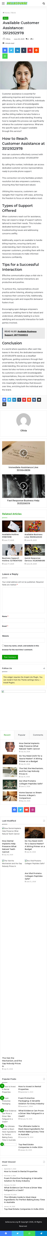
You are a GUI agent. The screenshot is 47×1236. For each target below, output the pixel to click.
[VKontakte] (34, 400)
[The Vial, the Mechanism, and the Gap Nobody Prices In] (10, 772)
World (13, 13)
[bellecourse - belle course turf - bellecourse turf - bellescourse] (17, 3)
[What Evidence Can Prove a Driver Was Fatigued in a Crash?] (9, 1116)
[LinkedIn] (14, 400)
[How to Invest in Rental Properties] (9, 1090)
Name (5, 616)
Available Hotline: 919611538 (10, 535)
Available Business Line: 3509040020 (33, 535)
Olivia (23, 430)
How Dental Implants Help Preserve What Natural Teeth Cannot (29, 746)
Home (7, 13)
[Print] (4, 404)
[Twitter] (9, 400)
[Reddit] (29, 400)
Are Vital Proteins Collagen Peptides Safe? (34, 876)
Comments (38, 735)
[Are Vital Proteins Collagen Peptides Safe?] (10, 784)
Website (5, 636)
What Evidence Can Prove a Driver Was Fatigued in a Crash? (31, 1113)
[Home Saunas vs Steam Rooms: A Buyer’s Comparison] (10, 796)
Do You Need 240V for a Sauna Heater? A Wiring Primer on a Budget (30, 759)
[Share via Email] (39, 400)
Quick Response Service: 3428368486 (35, 559)
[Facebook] (4, 400)
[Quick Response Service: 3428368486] (35, 550)
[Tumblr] (19, 400)
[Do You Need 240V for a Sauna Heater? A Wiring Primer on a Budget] (10, 759)
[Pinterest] (24, 400)
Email (5, 626)
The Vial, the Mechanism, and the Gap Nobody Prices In (31, 771)
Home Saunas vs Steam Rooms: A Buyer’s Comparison (30, 795)
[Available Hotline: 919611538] (12, 526)
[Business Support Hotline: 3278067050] (12, 550)
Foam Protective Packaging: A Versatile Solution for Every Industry (31, 1101)
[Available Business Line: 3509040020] (35, 526)
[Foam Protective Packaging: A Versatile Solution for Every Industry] (9, 1102)
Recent (7, 735)
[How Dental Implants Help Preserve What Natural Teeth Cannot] (10, 747)
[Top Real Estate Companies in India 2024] (9, 1148)
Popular (21, 735)
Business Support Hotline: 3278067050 (12, 559)
